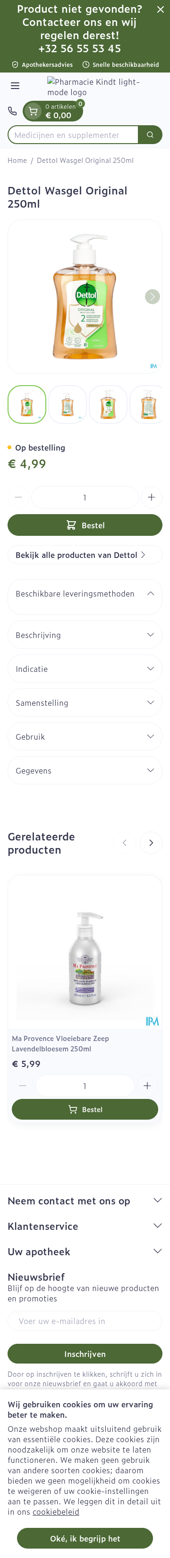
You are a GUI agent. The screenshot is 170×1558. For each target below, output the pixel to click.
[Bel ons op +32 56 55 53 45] (12, 111)
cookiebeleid (56, 1511)
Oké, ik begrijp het (85, 1538)
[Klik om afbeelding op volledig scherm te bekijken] (85, 296)
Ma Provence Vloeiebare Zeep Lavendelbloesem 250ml (60, 1043)
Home (17, 160)
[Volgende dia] (151, 842)
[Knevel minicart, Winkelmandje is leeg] (33, 111)
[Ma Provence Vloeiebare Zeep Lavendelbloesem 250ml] (85, 952)
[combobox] (73, 134)
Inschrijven (85, 1353)
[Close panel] (160, 9)
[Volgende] (152, 296)
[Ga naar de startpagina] (94, 86)
